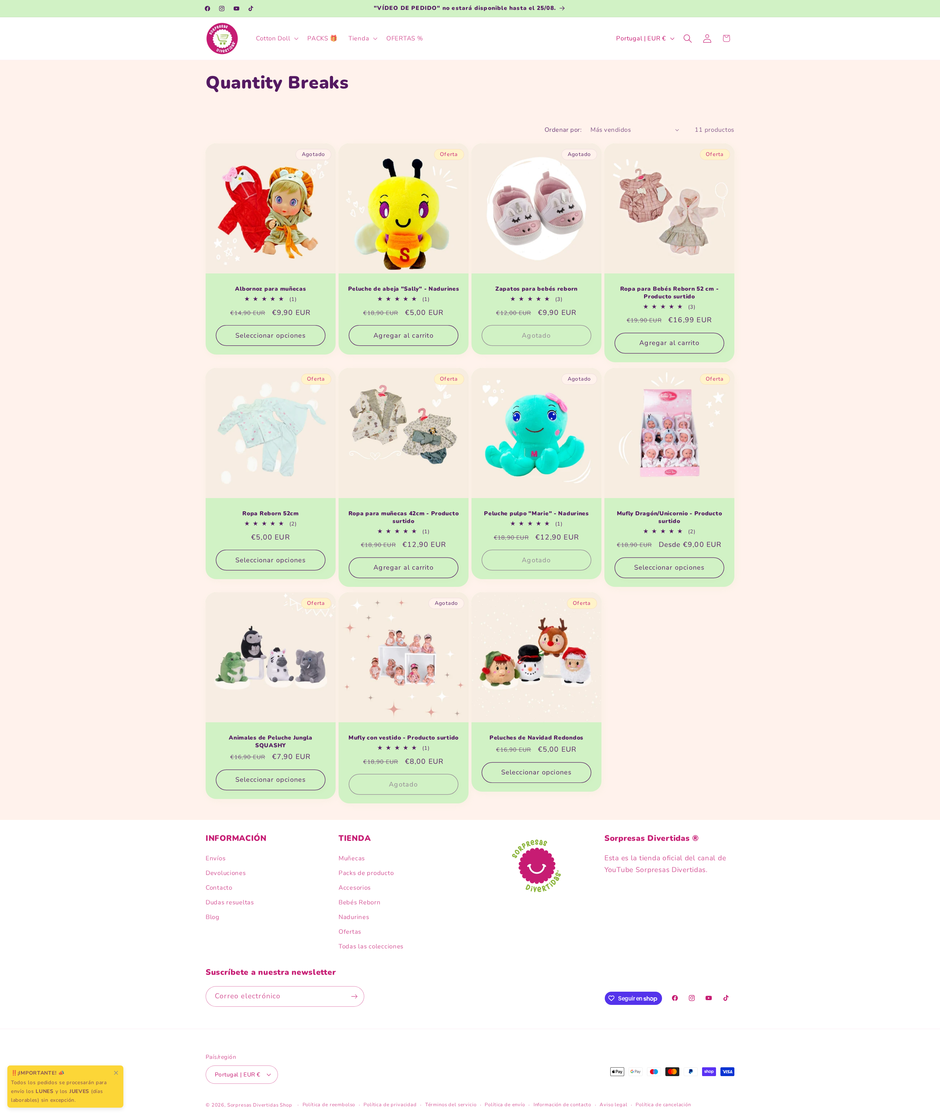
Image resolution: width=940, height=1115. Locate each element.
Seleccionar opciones (270, 335)
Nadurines (354, 917)
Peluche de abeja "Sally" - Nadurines (403, 289)
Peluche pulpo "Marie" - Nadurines (536, 513)
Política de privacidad (390, 1104)
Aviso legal (613, 1104)
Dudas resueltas (230, 902)
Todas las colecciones (371, 946)
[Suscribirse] (354, 996)
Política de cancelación (663, 1104)
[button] (276, 38)
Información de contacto (562, 1104)
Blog (213, 917)
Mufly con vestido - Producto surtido (403, 738)
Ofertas (350, 931)
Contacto (219, 887)
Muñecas (352, 858)
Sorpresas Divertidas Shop (259, 1105)
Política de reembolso (329, 1104)
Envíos (215, 858)
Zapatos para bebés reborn (536, 289)
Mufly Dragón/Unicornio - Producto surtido (669, 517)
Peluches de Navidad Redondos (536, 738)
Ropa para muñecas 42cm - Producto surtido (403, 517)
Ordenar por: (563, 130)
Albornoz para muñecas (270, 289)
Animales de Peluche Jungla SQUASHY (270, 741)
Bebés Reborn (360, 902)
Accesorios (355, 887)
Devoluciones (226, 873)
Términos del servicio (451, 1104)
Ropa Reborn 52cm (270, 513)
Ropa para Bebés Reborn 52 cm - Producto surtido (669, 292)
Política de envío (505, 1104)
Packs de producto (366, 873)
